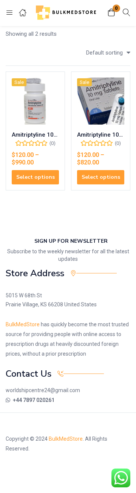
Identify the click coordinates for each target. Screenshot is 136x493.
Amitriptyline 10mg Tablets (100, 134)
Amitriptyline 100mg (35, 134)
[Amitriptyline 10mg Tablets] (100, 101)
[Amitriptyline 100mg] (35, 101)
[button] (111, 13)
